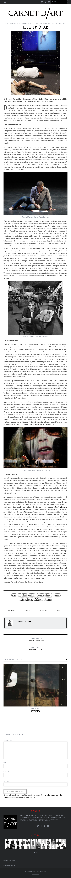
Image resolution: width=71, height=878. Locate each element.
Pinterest (43, 610)
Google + (59, 610)
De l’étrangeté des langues (35, 639)
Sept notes (35, 711)
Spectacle (51, 23)
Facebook (11, 610)
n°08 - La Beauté (33, 23)
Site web (7, 781)
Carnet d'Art (15, 595)
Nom (5, 762)
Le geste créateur (44, 595)
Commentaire (8, 740)
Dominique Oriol (12, 23)
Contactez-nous (9, 860)
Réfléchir (43, 23)
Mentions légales (10, 865)
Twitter (27, 610)
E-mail (6, 772)
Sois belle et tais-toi (35, 648)
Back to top (35, 874)
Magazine (24, 23)
